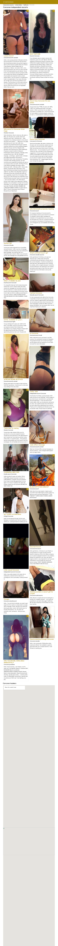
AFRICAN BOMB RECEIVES (13, 379)
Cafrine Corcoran (36, 293)
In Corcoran (34, 333)
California (25, 5)
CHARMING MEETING (11, 472)
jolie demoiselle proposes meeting (42, 209)
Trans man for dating (11, 428)
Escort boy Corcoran (37, 139)
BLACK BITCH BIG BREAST (39, 487)
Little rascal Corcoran (11, 570)
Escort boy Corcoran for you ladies (40, 102)
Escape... (7, 599)
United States (18, 5)
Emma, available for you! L (13, 320)
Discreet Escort (35, 547)
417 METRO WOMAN (8, 2)
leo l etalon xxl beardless (12, 514)
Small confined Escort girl (39, 253)
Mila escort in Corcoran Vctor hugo (14, 130)
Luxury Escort (9, 56)
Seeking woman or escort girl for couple (41, 592)
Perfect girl (8, 243)
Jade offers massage (37, 445)
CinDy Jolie (34, 391)
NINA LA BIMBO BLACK (12, 281)
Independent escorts (8, 5)
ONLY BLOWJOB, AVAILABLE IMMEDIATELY (14, 661)
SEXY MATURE (35, 54)
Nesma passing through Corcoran (42, 639)
